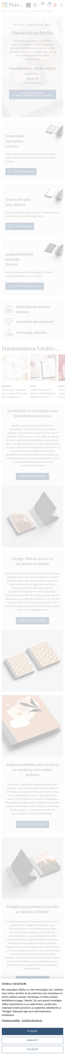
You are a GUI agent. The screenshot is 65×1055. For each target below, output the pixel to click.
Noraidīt (32, 1040)
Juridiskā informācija (32, 1020)
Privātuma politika (11, 1020)
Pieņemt (32, 1031)
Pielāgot (32, 1049)
